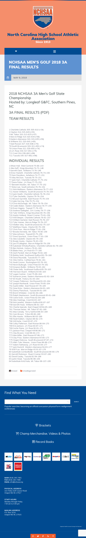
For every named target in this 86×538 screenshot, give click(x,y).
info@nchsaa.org (16, 482)
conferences (9, 409)
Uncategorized (29, 371)
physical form (55, 406)
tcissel (14, 371)
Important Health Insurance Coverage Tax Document (71, 526)
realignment (66, 406)
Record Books (44, 442)
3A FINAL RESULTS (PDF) (29, 112)
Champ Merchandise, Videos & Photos (45, 433)
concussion (43, 406)
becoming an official (29, 406)
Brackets (44, 425)
